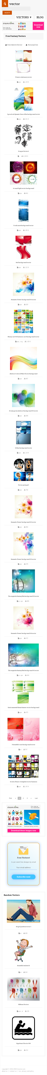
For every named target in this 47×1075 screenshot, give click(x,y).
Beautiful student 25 (23, 965)
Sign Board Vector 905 (23, 1043)
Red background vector (23, 262)
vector (14, 4)
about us (5, 1071)
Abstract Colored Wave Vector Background (23, 374)
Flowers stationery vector (23, 77)
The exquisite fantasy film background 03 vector (23, 596)
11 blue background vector (23, 448)
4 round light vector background (23, 188)
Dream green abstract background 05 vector (23, 411)
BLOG (40, 17)
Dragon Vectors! (23, 151)
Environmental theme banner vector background (23, 707)
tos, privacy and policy (26, 1071)
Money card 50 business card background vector (23, 337)
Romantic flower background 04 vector (23, 633)
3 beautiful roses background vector (23, 744)
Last (36, 798)
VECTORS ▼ (24, 17)
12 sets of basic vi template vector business (23, 782)
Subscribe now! (23, 877)
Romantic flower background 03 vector (23, 559)
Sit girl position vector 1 (23, 926)
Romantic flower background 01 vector (23, 299)
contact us (13, 1071)
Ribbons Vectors (23, 1004)
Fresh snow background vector (23, 225)
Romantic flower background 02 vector (23, 522)
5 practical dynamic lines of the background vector (23, 114)
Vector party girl (23, 485)
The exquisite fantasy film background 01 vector (23, 670)
